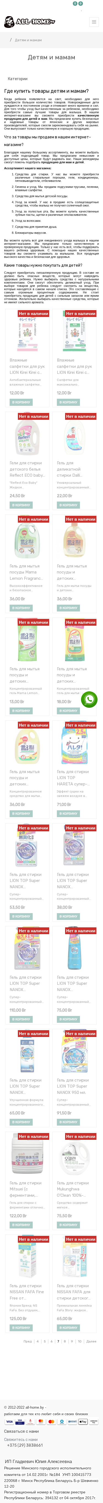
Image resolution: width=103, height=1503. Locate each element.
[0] (75, 8)
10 (80, 1341)
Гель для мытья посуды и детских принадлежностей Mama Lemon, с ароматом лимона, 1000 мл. (26, 778)
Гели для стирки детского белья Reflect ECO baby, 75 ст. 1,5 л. (27, 469)
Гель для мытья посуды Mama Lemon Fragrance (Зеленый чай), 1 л (27, 572)
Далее (91, 1341)
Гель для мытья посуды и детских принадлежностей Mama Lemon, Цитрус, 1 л (73, 572)
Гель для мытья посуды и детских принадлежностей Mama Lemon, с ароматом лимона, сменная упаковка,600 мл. (73, 675)
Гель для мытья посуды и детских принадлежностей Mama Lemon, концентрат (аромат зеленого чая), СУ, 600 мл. (27, 675)
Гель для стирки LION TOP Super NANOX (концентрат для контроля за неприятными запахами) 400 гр (26, 880)
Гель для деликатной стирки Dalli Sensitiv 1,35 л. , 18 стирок (74, 469)
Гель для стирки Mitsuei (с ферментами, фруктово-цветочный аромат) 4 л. (25, 1189)
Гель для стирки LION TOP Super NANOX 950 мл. (73, 1086)
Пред (28, 1341)
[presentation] (3, 1375)
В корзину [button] (21, 402)
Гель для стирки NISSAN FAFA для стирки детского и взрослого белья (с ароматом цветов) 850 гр (74, 1292)
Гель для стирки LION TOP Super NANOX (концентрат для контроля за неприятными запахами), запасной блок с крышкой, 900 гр (26, 983)
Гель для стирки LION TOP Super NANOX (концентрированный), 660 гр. (27, 1086)
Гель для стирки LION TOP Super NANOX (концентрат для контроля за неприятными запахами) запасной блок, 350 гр (73, 880)
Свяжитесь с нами (21, 1439)
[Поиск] (94, 68)
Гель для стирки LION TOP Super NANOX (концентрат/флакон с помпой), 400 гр (73, 983)
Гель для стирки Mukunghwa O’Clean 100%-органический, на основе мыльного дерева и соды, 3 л (74, 1189)
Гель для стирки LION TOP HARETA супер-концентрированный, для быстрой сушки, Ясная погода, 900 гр (74, 778)
